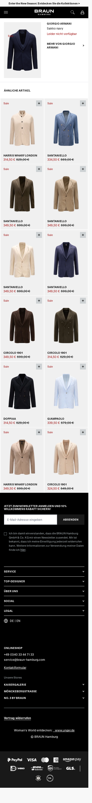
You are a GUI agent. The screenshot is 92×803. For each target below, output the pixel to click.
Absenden (71, 519)
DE (12, 620)
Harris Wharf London (20, 155)
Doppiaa (9, 418)
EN (18, 620)
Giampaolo (55, 418)
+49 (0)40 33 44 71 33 (19, 654)
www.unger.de (65, 730)
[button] (65, 45)
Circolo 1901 (13, 352)
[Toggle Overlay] (39, 103)
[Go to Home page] (44, 12)
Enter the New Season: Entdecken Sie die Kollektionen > (44, 3)
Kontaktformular (15, 667)
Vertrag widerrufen (17, 717)
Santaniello (57, 155)
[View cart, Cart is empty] (82, 12)
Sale (10, 35)
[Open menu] (6, 12)
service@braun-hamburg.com (24, 659)
